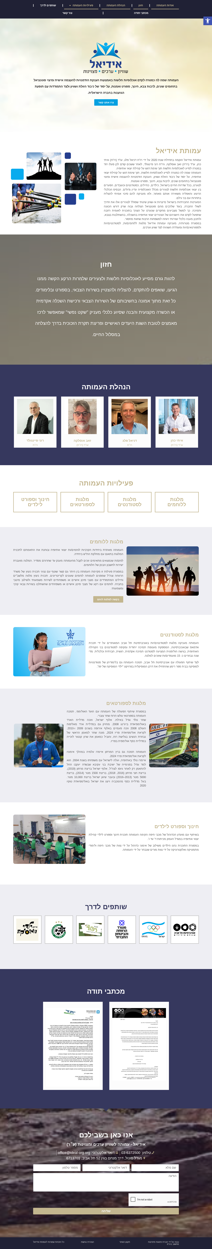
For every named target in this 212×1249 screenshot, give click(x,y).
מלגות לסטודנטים (130, 502)
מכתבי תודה (141, 13)
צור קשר (67, 13)
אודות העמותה (165, 5)
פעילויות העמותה (83, 5)
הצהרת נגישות (87, 1242)
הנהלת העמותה (115, 5)
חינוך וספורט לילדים (35, 502)
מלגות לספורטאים (82, 502)
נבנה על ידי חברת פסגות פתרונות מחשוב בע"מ (163, 1243)
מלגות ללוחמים (176, 502)
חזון (140, 5)
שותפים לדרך (48, 5)
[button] (207, 21)
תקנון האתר (124, 1242)
